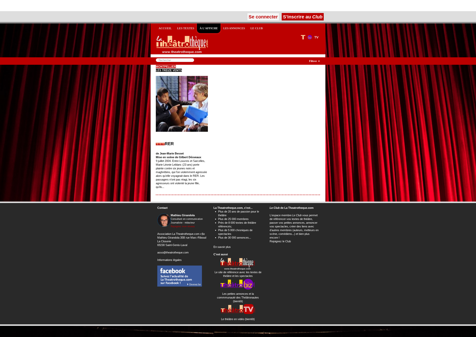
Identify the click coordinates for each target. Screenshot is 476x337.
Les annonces (234, 28)
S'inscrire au (302, 16)
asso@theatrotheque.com (173, 252)
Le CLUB (256, 28)
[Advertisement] (43, 5)
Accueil (165, 28)
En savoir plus (222, 246)
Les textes (185, 28)
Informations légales (169, 259)
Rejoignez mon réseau (183, 226)
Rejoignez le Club (280, 241)
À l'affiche (209, 28)
